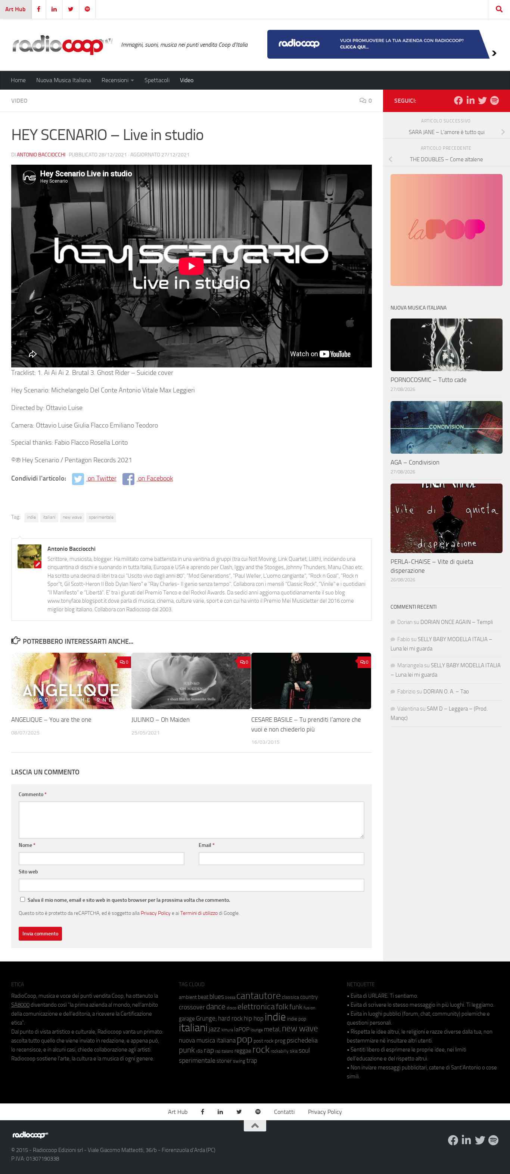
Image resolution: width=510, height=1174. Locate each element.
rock (261, 1049)
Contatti (284, 1111)
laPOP (241, 1029)
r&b (199, 1051)
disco (231, 1007)
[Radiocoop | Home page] (62, 45)
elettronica (256, 1006)
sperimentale (101, 517)
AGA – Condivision (415, 462)
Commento (33, 794)
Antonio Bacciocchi (41, 155)
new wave (72, 517)
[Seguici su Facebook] (458, 100)
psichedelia (302, 1040)
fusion (309, 1007)
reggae (242, 1050)
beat (203, 997)
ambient (188, 997)
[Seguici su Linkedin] (470, 100)
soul (304, 1050)
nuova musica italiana (207, 1040)
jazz (214, 1029)
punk (187, 1050)
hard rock (230, 1018)
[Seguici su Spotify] (494, 100)
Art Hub (15, 9)
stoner (224, 1060)
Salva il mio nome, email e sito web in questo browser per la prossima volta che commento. (129, 900)
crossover (192, 1007)
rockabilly (280, 1051)
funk (295, 1007)
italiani (49, 517)
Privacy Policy (156, 913)
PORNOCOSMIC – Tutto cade (429, 379)
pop (244, 1039)
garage (187, 1018)
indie (31, 517)
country (309, 997)
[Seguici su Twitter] (482, 100)
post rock (264, 1041)
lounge (257, 1029)
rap (209, 1050)
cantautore (258, 995)
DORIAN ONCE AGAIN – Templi (456, 622)
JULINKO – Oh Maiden (160, 719)
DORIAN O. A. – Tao (446, 691)
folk (282, 1006)
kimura (227, 1030)
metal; (272, 1029)
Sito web (28, 872)
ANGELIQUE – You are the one (51, 719)
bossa (230, 997)
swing (239, 1061)
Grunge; (206, 1018)
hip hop (254, 1018)
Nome (27, 845)
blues (216, 997)
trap (251, 1060)
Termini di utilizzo (199, 913)
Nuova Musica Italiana (63, 80)
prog (280, 1040)
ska (294, 1051)
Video (186, 80)
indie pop (296, 1019)
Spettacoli (157, 80)
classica (290, 997)
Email (207, 845)
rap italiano (224, 1051)
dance (216, 1006)
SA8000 (20, 1004)
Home (18, 80)
